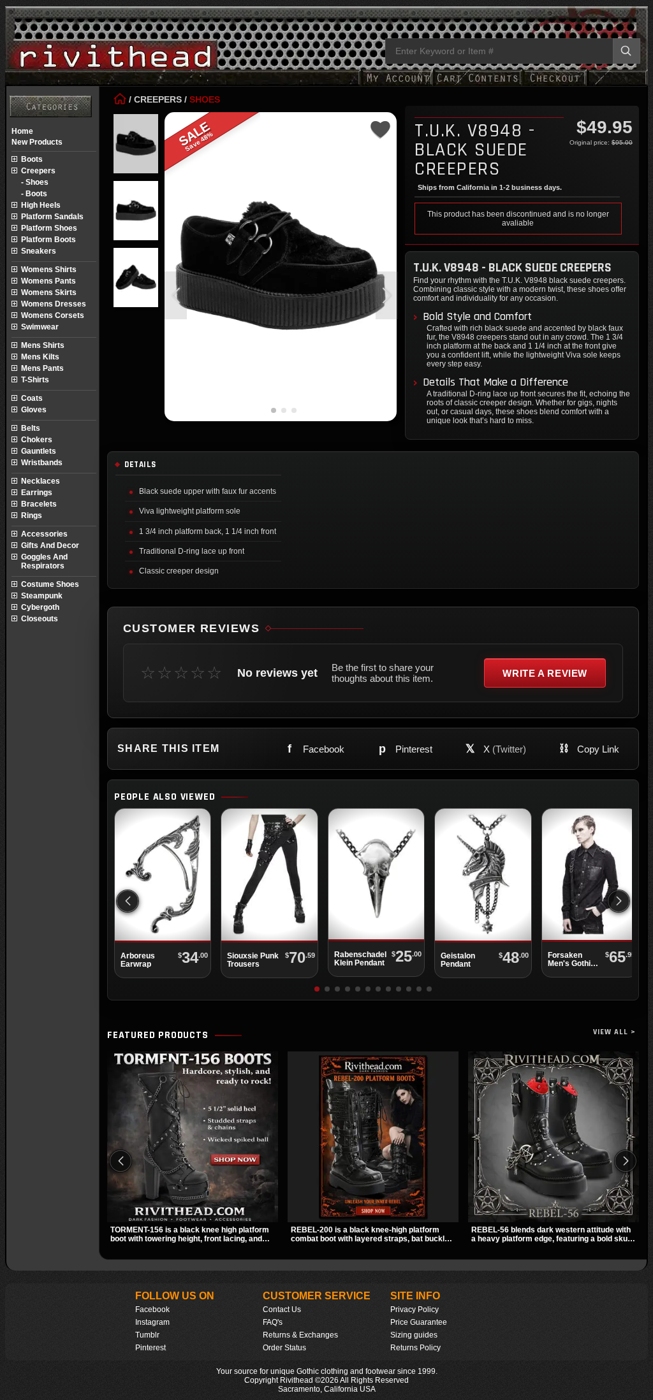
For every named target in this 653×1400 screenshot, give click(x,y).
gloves (34, 409)
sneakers (38, 251)
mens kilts (40, 356)
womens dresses (53, 303)
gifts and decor (50, 545)
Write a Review (545, 673)
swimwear (40, 326)
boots (32, 159)
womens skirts (49, 292)
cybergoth (40, 607)
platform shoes (49, 228)
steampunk (41, 595)
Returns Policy (415, 1347)
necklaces (40, 481)
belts (30, 428)
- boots (34, 193)
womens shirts (49, 269)
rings (31, 515)
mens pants (42, 368)
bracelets (39, 504)
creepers (38, 170)
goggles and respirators (44, 561)
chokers (36, 439)
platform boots (48, 239)
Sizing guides (413, 1335)
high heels (41, 205)
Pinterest (150, 1347)
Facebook (152, 1309)
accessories (44, 534)
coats (32, 398)
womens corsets (52, 315)
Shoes (204, 99)
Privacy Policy (414, 1309)
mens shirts (42, 345)
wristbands (41, 462)
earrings (36, 492)
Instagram (152, 1322)
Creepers (158, 99)
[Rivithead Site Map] (51, 106)
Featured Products (158, 1035)
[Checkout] (554, 84)
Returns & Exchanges (300, 1335)
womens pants (48, 281)
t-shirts (35, 379)
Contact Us (282, 1309)
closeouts (39, 618)
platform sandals (52, 216)
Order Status (284, 1347)
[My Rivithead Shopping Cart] (477, 84)
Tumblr (147, 1335)
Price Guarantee (418, 1322)
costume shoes (50, 584)
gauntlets (38, 451)
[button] (387, 295)
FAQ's (272, 1322)
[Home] (120, 99)
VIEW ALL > (614, 1032)
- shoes (34, 182)
